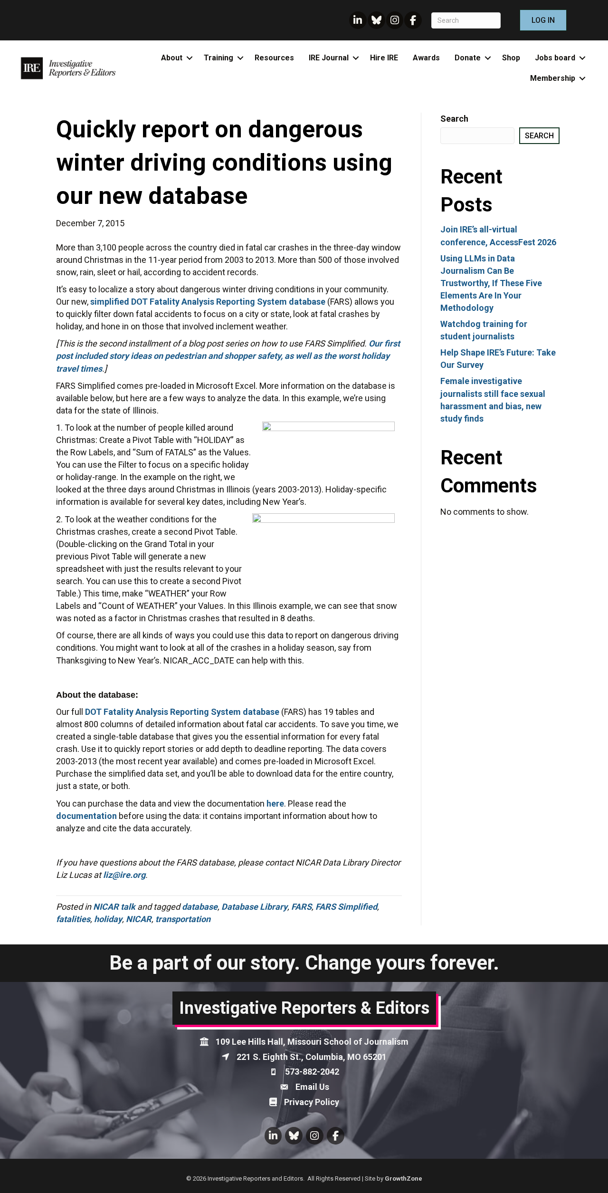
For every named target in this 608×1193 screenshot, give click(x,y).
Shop (511, 57)
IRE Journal (329, 57)
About (171, 57)
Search (454, 119)
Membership (552, 78)
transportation (182, 919)
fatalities (73, 919)
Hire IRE (384, 57)
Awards (426, 57)
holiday (108, 919)
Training (218, 57)
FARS (301, 907)
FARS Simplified (346, 907)
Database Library (254, 907)
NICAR (139, 919)
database (200, 907)
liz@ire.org (124, 875)
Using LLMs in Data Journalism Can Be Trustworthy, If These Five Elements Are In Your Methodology (491, 283)
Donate (468, 57)
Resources (274, 57)
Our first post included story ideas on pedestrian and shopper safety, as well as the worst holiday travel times (228, 355)
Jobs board (555, 57)
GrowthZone (403, 1178)
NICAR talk (114, 907)
